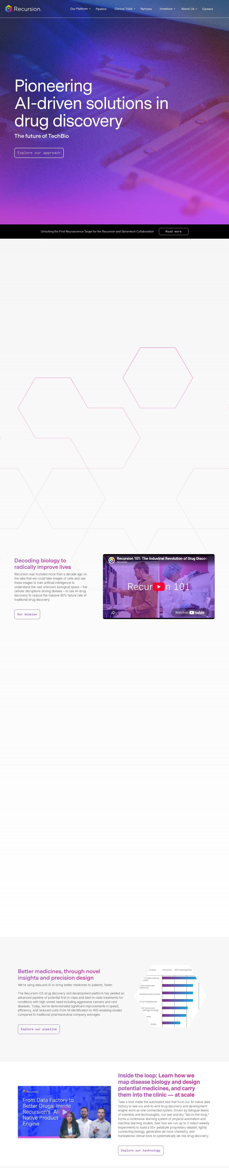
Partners (146, 9)
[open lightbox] (64, 1112)
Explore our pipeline (39, 1029)
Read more (173, 231)
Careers (207, 9)
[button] (79, 9)
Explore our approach (39, 153)
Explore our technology (140, 1150)
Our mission (27, 614)
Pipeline (101, 9)
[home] (23, 9)
